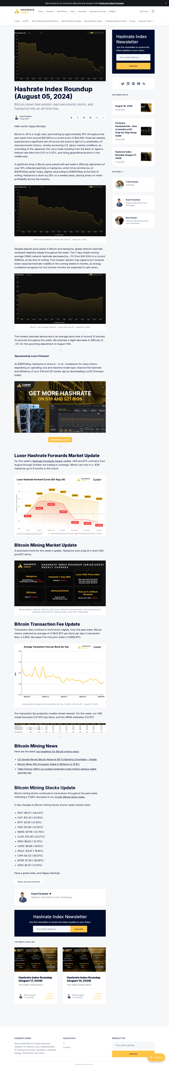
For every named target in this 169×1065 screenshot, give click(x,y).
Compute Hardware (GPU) (115, 21)
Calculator (82, 11)
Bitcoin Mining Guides (93, 21)
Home (40, 11)
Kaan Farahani (25, 116)
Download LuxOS (60, 439)
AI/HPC (26, 21)
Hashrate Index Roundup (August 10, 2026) (83, 979)
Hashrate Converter (98, 11)
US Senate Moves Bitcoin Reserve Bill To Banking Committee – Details (57, 759)
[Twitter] (50, 893)
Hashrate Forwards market (47, 461)
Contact (67, 1047)
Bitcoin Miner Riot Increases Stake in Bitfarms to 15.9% (49, 764)
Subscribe (79, 929)
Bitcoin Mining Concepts (71, 21)
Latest (17, 21)
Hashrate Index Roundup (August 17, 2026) (35, 979)
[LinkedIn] (128, 83)
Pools (72, 11)
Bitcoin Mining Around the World (45, 21)
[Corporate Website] (133, 83)
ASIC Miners (62, 11)
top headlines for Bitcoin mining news (57, 751)
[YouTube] (138, 83)
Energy (132, 21)
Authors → (117, 172)
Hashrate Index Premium (149, 21)
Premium (50, 11)
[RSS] (144, 83)
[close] (166, 3)
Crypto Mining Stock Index (70, 797)
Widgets (112, 11)
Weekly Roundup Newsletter (29, 882)
